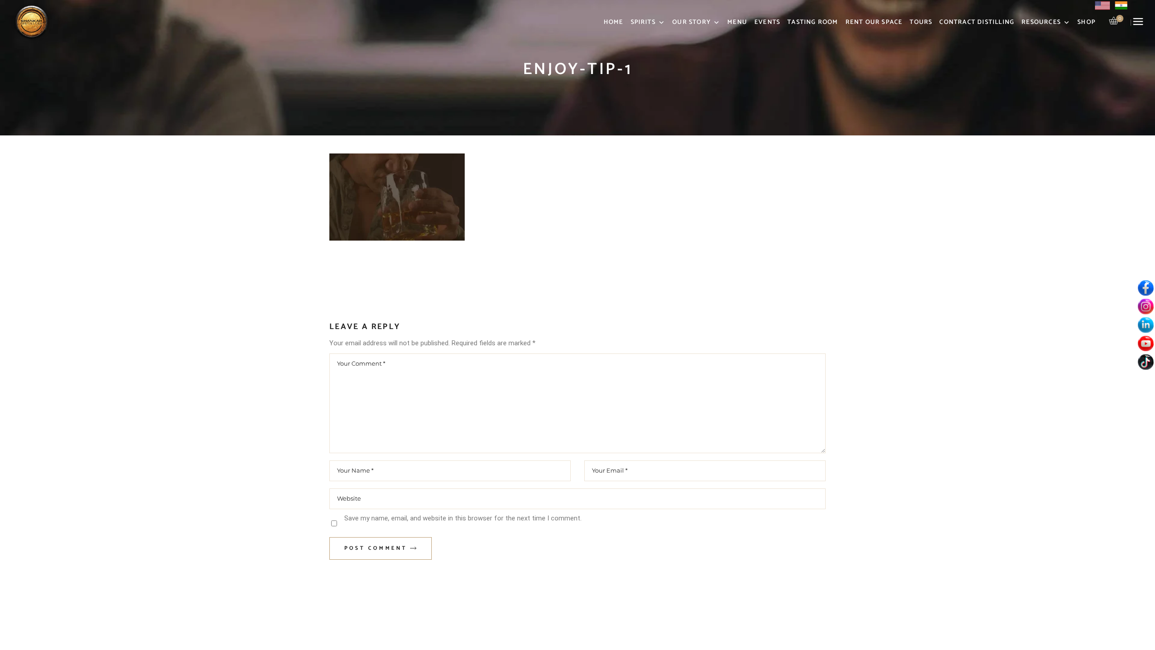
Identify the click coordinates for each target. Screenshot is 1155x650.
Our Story (691, 22)
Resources (1041, 22)
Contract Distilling (976, 22)
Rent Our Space (874, 22)
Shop (1086, 22)
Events (767, 22)
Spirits (643, 22)
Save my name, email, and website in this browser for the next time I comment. (463, 518)
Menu (737, 22)
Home (614, 22)
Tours (921, 22)
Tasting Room (812, 22)
